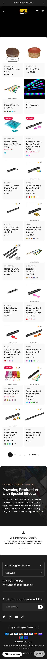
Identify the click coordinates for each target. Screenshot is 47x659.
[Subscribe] (38, 605)
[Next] (43, 3)
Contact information (22, 647)
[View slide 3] (25, 548)
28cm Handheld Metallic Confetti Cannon (33, 229)
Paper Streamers (11, 105)
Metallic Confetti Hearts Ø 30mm (11, 392)
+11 (37, 197)
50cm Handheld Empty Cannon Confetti (11, 229)
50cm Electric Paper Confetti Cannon (10, 435)
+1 (15, 400)
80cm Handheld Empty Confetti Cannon (33, 435)
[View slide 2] (22, 548)
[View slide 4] (27, 548)
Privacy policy (16, 644)
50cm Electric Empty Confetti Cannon (11, 310)
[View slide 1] (19, 548)
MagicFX (29, 138)
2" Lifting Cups (33, 69)
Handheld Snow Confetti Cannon (12, 270)
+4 (37, 277)
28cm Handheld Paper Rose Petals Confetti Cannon (12, 351)
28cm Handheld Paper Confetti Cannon (33, 188)
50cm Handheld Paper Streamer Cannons (33, 393)
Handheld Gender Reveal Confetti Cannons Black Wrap (34, 145)
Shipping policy (38, 644)
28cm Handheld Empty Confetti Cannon (11, 188)
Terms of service (27, 644)
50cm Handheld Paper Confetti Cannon (33, 351)
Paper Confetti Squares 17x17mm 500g (12, 144)
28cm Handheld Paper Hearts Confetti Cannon (33, 310)
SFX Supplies (9, 66)
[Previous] (3, 3)
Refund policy (7, 644)
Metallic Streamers (30, 270)
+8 (15, 111)
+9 (37, 402)
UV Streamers (32, 105)
